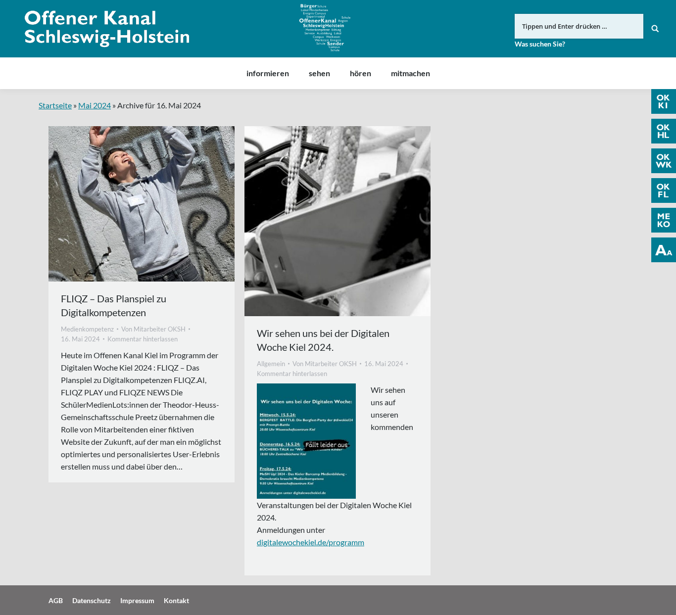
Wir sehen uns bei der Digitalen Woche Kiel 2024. (323, 340)
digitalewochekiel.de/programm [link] (310, 542)
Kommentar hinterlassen (142, 339)
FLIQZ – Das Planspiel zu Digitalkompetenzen (113, 305)
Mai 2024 (94, 105)
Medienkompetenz (87, 329)
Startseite (55, 105)
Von (153, 329)
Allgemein (271, 364)
